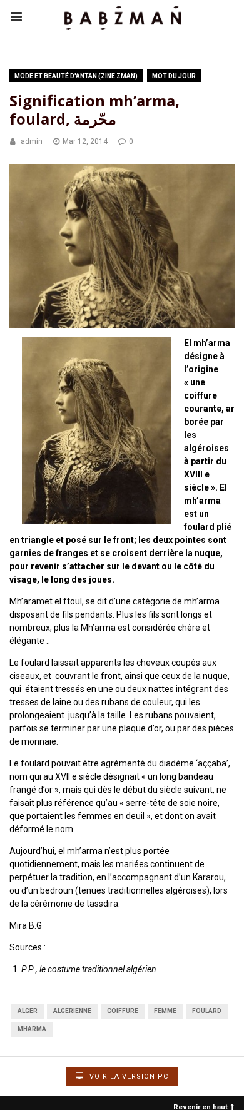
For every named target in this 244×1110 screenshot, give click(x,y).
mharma (32, 1029)
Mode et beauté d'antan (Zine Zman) (76, 76)
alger (28, 1010)
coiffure (122, 1010)
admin (32, 141)
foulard (206, 1010)
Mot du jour (174, 76)
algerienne (72, 1010)
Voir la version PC (127, 1076)
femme (165, 1010)
